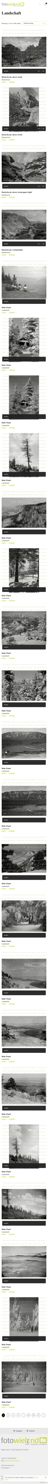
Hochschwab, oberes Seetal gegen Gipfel (17, 192)
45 (28, 1415)
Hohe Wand (6, 307)
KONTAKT (20, 1450)
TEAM (13, 1450)
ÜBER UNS (5, 1450)
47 (38, 1415)
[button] (39, 71)
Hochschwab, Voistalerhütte (12, 250)
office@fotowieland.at (12, 1461)
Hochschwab (6, 80)
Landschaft (5, 310)
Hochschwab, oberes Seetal (12, 77)
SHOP (26, 1450)
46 (33, 1415)
